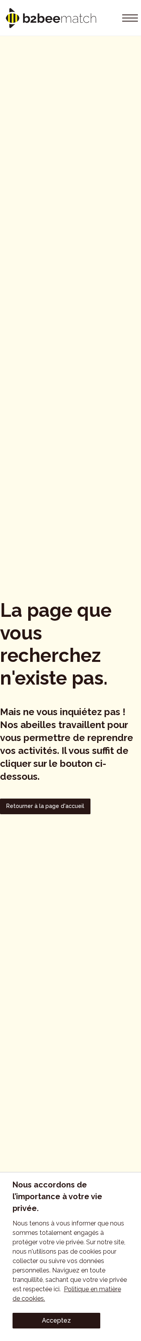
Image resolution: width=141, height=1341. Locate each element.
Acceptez (56, 1320)
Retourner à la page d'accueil (45, 806)
